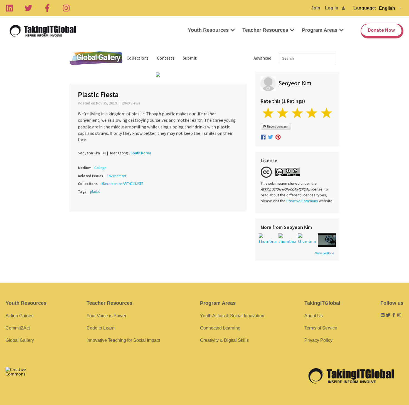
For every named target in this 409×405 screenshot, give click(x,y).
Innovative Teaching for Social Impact (123, 340)
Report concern (277, 126)
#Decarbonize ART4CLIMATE (122, 183)
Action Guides (19, 315)
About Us (313, 315)
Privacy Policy (318, 340)
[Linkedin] (9, 8)
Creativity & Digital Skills (224, 340)
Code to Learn (101, 328)
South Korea (140, 152)
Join (315, 8)
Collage (100, 167)
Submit (190, 58)
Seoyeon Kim (295, 83)
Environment (116, 176)
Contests (165, 58)
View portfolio (324, 253)
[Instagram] (66, 8)
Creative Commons (302, 200)
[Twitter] (28, 8)
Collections (138, 58)
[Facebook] (47, 8)
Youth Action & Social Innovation (232, 315)
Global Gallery (96, 58)
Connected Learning (220, 328)
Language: (364, 8)
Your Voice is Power (106, 315)
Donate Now (381, 30)
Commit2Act (18, 328)
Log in (331, 8)
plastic (95, 191)
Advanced (262, 58)
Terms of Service (320, 328)
